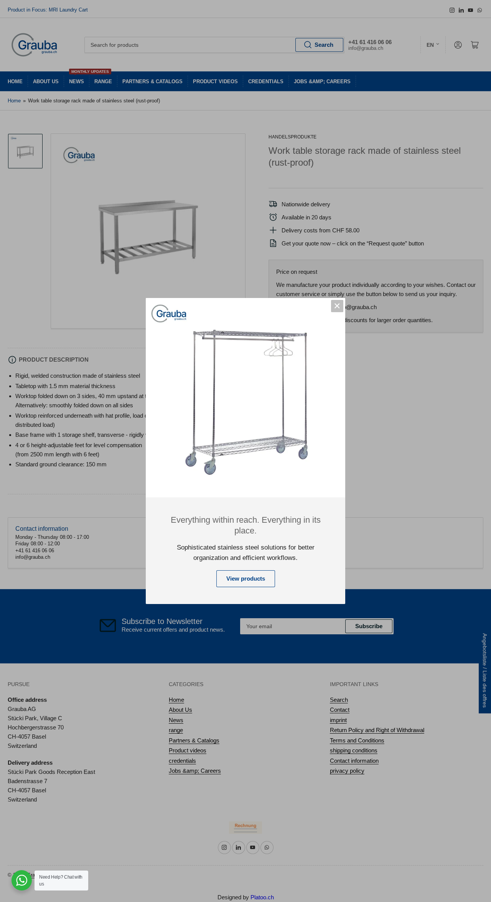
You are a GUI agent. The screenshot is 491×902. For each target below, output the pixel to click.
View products (245, 578)
